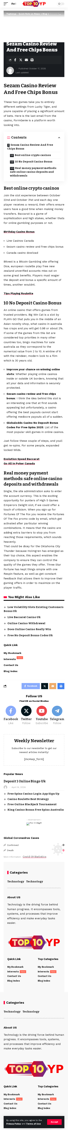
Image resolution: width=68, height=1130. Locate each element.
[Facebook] (11, 715)
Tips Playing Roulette (18, 293)
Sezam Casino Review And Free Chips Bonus (30, 146)
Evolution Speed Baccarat (22, 459)
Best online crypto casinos (33, 155)
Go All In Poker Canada (19, 463)
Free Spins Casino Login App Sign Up (33, 793)
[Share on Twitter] (20, 60)
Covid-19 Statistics (34, 856)
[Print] (31, 60)
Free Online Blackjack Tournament (32, 804)
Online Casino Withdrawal (26, 623)
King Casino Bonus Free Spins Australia (35, 809)
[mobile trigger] (7, 3)
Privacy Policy (13, 1124)
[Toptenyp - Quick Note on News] (34, 4)
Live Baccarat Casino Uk (24, 617)
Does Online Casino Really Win (29, 629)
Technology (15, 881)
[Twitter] (26, 715)
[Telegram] (57, 715)
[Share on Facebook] (15, 60)
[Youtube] (41, 715)
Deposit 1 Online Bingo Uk (25, 781)
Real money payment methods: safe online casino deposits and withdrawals (33, 172)
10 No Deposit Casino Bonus (33, 161)
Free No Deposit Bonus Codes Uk (30, 635)
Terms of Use (33, 1124)
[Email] (26, 60)
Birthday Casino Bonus (19, 231)
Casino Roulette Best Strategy (28, 799)
